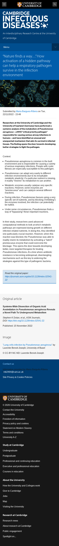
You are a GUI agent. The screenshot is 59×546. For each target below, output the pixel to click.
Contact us (8, 363)
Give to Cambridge (12, 491)
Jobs (5, 496)
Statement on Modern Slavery (17, 428)
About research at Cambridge (17, 526)
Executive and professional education (21, 466)
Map (5, 501)
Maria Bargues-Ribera (27, 111)
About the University (14, 480)
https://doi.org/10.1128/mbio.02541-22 (26, 321)
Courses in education (13, 471)
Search (55, 4)
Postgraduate (9, 456)
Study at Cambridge (13, 444)
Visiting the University (13, 506)
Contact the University (13, 410)
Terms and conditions (13, 432)
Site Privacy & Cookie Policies (17, 377)
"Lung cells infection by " (27, 345)
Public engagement (12, 531)
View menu (4, 4)
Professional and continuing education (21, 461)
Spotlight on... (9, 536)
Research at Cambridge (15, 515)
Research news (10, 521)
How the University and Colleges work (21, 485)
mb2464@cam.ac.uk (13, 372)
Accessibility (9, 414)
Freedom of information (14, 419)
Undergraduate (10, 450)
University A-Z (9, 437)
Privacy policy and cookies (16, 423)
